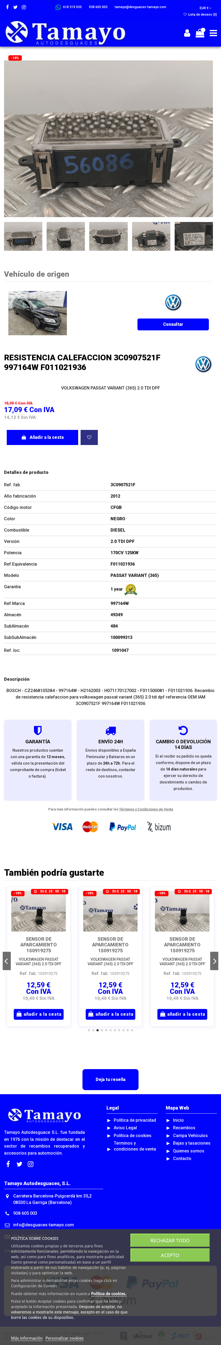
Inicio (178, 1120)
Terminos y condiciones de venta (135, 1146)
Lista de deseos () (202, 14)
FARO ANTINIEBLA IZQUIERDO (110, 941)
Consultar (173, 324)
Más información (27, 1338)
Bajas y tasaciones (191, 1143)
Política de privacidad (135, 1120)
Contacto (182, 1158)
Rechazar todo (170, 1240)
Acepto (170, 1255)
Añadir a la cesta (47, 437)
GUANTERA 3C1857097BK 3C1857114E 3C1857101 (182, 947)
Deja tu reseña (110, 1079)
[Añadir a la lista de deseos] (89, 437)
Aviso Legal (125, 1127)
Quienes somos (188, 1151)
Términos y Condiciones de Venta (146, 809)
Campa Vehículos (190, 1135)
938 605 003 (25, 1213)
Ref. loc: (12, 650)
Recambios (184, 1127)
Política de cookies (132, 1135)
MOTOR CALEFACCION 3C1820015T (38, 944)
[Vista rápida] (62, 909)
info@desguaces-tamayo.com (43, 1224)
